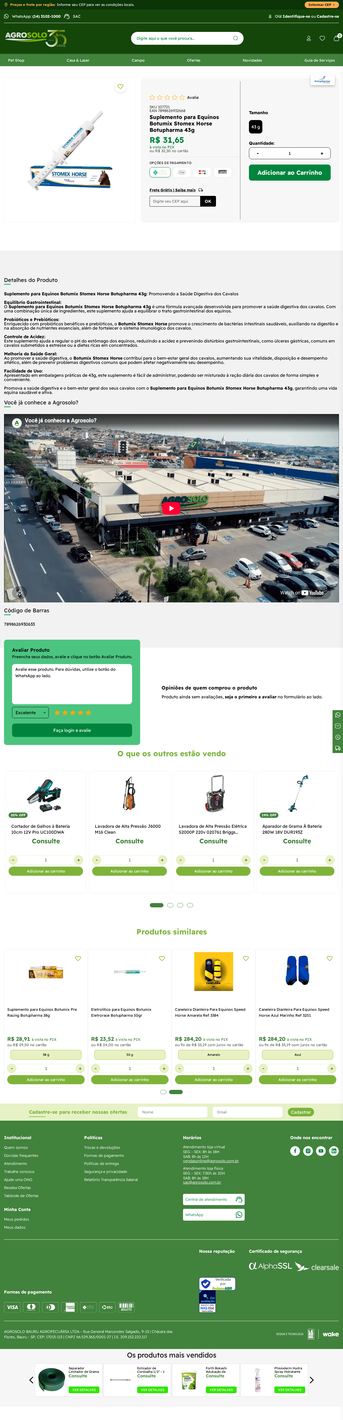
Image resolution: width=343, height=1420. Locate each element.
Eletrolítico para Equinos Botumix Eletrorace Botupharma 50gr (121, 1012)
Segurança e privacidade (105, 1171)
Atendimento (15, 1163)
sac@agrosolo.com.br (202, 1182)
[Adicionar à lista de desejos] (120, 86)
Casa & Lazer (78, 60)
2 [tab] (176, 1092)
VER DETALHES (84, 1390)
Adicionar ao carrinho (46, 871)
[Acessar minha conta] (309, 38)
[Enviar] (235, 38)
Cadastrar (301, 1112)
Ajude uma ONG (18, 1179)
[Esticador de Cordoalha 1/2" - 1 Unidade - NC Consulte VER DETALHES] (120, 1391)
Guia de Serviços (319, 60)
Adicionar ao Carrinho (290, 172)
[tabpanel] (70, 149)
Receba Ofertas (17, 1187)
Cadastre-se (328, 16)
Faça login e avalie (72, 730)
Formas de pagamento (104, 1155)
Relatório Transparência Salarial (111, 1179)
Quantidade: (261, 143)
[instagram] (308, 1151)
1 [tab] (163, 1092)
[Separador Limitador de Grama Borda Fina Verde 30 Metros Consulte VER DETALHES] (52, 1391)
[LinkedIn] (334, 1151)
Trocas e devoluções (102, 1147)
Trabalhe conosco (19, 1171)
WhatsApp (194, 1214)
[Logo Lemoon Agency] (307, 1334)
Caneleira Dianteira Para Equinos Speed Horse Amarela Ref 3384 (210, 1012)
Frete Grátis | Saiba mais (173, 190)
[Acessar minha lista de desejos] (322, 38)
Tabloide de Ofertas (21, 1195)
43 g (255, 126)
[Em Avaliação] (207, 1301)
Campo (138, 60)
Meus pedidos (16, 1219)
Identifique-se (296, 16)
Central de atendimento (206, 1199)
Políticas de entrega (101, 1163)
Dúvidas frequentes (21, 1155)
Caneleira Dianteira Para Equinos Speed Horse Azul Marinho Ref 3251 (294, 1012)
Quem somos (16, 1147)
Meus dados (14, 1227)
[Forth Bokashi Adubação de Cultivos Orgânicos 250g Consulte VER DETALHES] (189, 1391)
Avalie (193, 97)
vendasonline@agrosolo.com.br (211, 1160)
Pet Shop (16, 60)
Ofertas (193, 60)
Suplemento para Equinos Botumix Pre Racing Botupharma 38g (42, 1012)
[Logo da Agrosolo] (36, 38)
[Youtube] (321, 1151)
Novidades (252, 60)
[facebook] (295, 1151)
